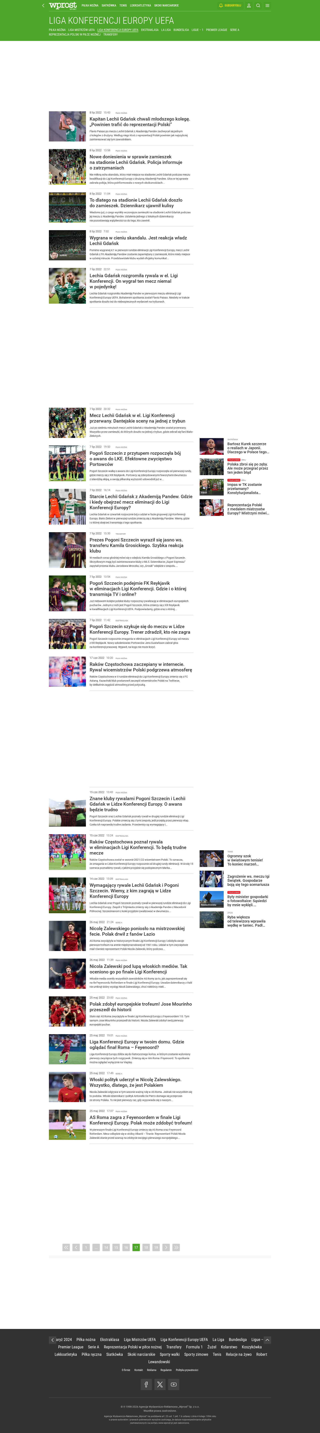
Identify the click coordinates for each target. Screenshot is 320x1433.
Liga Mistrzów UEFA (81, 30)
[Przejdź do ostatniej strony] (176, 1247)
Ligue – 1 (197, 30)
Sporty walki (170, 1354)
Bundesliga (181, 30)
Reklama (151, 1370)
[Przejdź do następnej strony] (166, 1247)
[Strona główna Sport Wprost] (63, 5)
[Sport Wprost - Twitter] (160, 1384)
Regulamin (166, 1370)
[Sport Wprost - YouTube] (173, 1384)
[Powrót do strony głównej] (52, 1340)
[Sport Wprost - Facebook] (146, 1384)
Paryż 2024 (63, 1339)
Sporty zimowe (196, 1354)
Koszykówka (252, 1347)
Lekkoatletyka (140, 5)
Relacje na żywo (239, 1354)
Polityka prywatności (187, 1370)
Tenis (123, 5)
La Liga (166, 30)
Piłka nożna (90, 5)
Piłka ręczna (92, 1354)
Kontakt (138, 1370)
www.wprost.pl (165, 1423)
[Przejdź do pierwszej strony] (66, 1247)
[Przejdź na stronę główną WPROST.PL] (43, 5)
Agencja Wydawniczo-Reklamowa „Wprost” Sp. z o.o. (169, 1406)
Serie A (234, 30)
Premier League (216, 30)
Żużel (211, 1347)
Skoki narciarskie (166, 5)
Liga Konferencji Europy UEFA (111, 20)
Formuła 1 (194, 1347)
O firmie (126, 1370)
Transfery (110, 34)
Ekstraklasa (150, 30)
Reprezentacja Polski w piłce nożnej (75, 34)
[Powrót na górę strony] (267, 1340)
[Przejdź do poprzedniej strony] (76, 1247)
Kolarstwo (229, 1347)
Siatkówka (109, 5)
